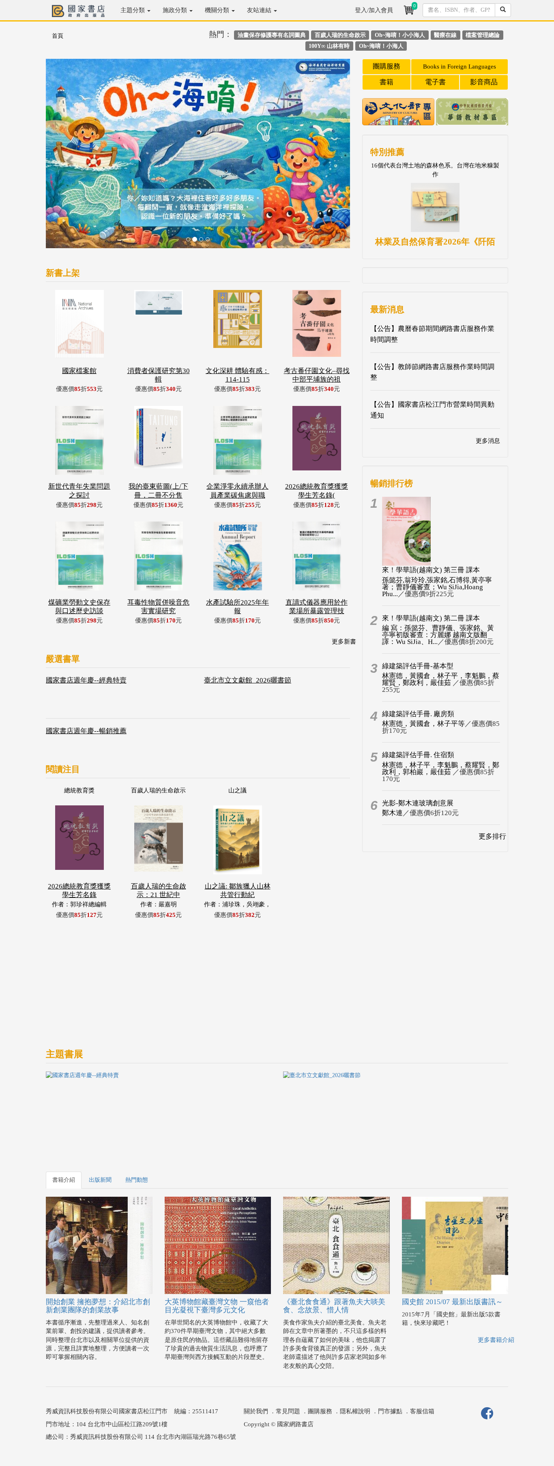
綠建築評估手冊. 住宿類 (418, 755)
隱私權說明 (355, 1411)
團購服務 (386, 66)
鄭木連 (392, 813)
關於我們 (256, 1411)
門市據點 (390, 1411)
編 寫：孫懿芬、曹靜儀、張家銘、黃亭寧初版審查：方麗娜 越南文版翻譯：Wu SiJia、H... (438, 635)
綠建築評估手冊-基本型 (417, 666)
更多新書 (344, 641)
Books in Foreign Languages (459, 66)
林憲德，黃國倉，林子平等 (423, 724)
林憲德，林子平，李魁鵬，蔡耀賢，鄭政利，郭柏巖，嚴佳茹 (440, 768)
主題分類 (133, 10)
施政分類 (176, 10)
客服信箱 (422, 1411)
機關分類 (218, 10)
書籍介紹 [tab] (63, 1180)
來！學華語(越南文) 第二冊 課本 (431, 618)
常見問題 (288, 1411)
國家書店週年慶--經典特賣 (86, 680)
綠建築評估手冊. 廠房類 (418, 714)
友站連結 (260, 10)
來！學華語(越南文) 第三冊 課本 (431, 570)
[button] (69, 157)
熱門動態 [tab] (136, 1180)
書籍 (386, 82)
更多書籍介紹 (496, 1340)
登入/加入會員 (374, 10)
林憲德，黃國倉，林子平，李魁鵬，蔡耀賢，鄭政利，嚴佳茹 (440, 679)
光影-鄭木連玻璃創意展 (417, 803)
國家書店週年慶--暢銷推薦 (86, 731)
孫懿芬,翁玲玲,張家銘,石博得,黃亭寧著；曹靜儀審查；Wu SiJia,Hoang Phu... (437, 587)
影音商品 (484, 82)
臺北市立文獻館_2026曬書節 (247, 680)
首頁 (57, 36)
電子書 (435, 82)
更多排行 (492, 836)
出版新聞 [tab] (100, 1180)
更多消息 (488, 441)
